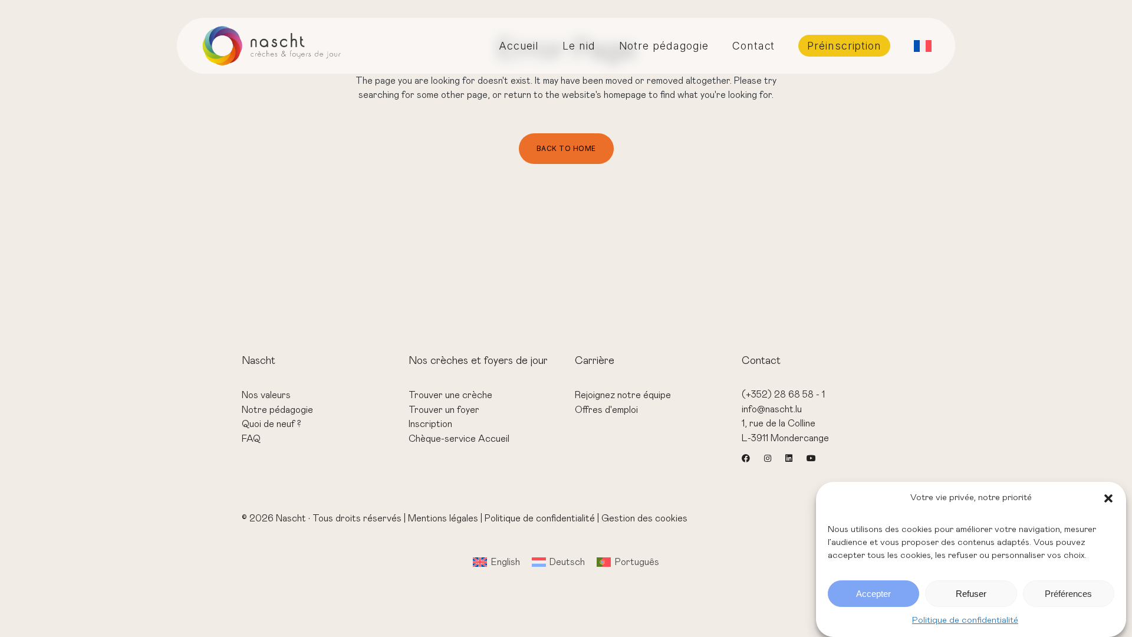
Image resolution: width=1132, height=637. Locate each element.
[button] (1108, 498)
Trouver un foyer (444, 410)
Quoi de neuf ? (271, 424)
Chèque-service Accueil (459, 439)
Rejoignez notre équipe (623, 395)
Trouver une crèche (450, 395)
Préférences (1068, 594)
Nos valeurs (266, 395)
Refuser (971, 594)
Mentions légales (443, 518)
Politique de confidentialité (965, 620)
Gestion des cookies (644, 518)
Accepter (873, 594)
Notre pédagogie (277, 410)
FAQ (251, 439)
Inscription (430, 424)
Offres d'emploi (606, 410)
